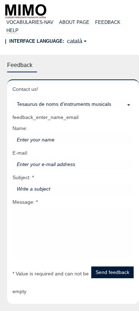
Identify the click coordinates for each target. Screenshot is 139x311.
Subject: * (23, 177)
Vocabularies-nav (29, 22)
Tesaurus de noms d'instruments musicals (64, 104)
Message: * (25, 202)
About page (74, 22)
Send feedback (112, 272)
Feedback (107, 22)
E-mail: (20, 153)
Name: (19, 128)
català (74, 41)
